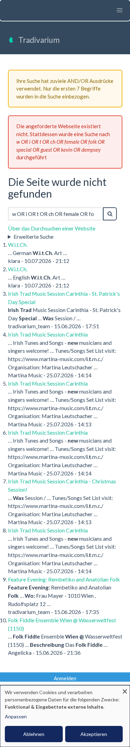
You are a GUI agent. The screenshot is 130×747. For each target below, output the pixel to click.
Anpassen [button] (16, 716)
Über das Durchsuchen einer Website (51, 228)
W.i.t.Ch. (17, 244)
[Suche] (110, 213)
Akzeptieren (93, 734)
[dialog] (65, 716)
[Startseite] (11, 42)
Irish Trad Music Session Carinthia (48, 334)
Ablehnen (33, 734)
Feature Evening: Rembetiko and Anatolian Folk (64, 579)
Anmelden (65, 678)
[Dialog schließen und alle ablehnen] (125, 689)
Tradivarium (39, 40)
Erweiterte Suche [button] (33, 236)
